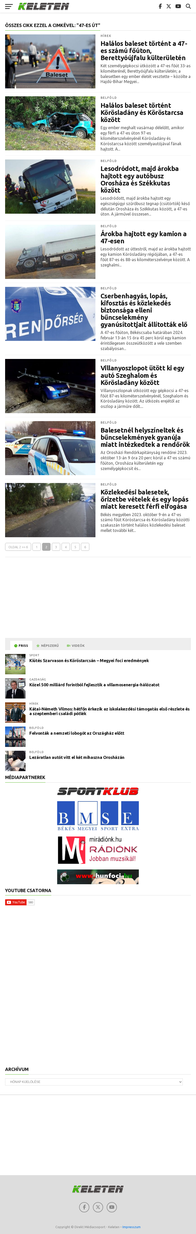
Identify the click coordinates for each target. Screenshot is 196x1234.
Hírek (106, 35)
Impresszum (131, 1227)
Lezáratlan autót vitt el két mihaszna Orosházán (77, 757)
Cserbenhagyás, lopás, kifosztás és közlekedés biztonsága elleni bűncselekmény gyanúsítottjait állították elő (144, 310)
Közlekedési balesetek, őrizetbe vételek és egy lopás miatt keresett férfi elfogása (144, 499)
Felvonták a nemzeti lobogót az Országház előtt (76, 733)
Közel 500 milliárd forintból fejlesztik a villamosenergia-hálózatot (94, 684)
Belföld (109, 97)
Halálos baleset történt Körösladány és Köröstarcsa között (142, 112)
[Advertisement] (98, 598)
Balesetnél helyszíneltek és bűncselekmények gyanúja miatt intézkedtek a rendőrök (145, 437)
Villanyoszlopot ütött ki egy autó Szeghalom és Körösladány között (142, 375)
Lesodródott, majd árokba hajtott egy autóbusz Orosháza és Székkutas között (140, 179)
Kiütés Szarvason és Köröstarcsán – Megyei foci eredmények (89, 660)
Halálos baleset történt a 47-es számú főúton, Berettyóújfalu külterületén (144, 50)
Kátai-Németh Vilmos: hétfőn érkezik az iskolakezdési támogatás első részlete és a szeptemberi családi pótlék (109, 711)
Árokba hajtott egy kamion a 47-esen (144, 237)
